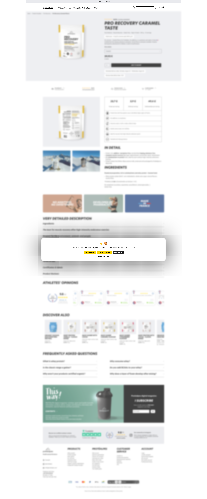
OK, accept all (90, 252)
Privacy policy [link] (103, 256)
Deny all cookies (104, 252)
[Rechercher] (153, 8)
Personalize (118, 252)
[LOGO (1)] (48, 6)
